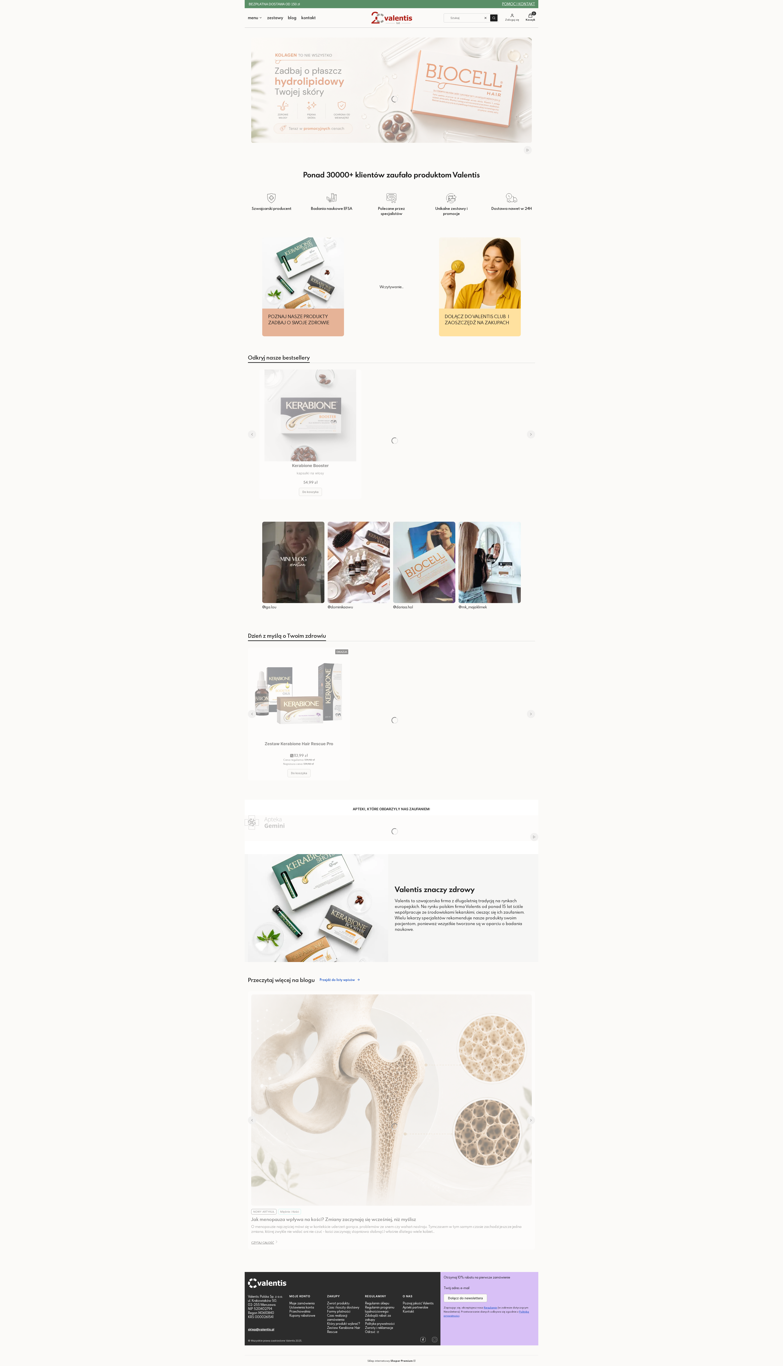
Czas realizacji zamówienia (337, 1317)
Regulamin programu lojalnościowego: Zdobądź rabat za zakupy (379, 1313)
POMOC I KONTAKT (518, 4)
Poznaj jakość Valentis (418, 1303)
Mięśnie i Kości (289, 1211)
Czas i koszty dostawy (343, 1307)
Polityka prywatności (380, 1324)
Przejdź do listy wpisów (337, 980)
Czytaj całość (262, 1243)
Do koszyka (310, 492)
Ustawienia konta (301, 1307)
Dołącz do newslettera (465, 1298)
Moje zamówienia (302, 1303)
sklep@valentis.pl (261, 1329)
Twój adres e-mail (456, 1288)
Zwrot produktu (338, 1303)
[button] (494, 17)
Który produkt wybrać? (343, 1324)
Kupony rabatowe (302, 1315)
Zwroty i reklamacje (379, 1328)
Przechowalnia (299, 1311)
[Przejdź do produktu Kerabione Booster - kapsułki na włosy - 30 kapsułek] (310, 415)
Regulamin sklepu (377, 1303)
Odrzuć (370, 1332)
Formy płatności (338, 1311)
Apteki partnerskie (415, 1307)
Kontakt (408, 1311)
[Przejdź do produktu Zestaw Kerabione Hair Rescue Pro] (299, 693)
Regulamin (490, 1307)
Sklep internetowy (390, 1361)
